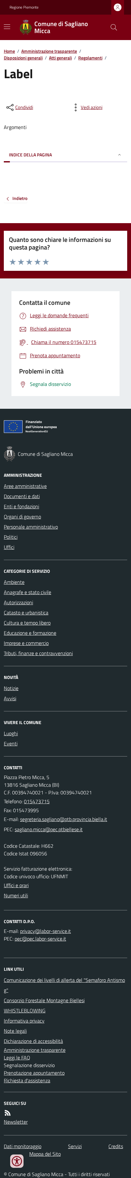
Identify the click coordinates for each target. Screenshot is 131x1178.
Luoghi (11, 733)
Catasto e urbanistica (26, 612)
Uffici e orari (16, 885)
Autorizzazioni (18, 602)
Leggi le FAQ (17, 1057)
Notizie (11, 688)
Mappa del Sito (45, 1154)
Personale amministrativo (31, 527)
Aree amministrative (25, 486)
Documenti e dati (22, 496)
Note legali (15, 1031)
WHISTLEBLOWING (24, 1010)
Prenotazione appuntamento (34, 1073)
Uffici (9, 547)
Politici (10, 537)
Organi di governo (22, 516)
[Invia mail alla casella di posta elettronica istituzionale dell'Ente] (63, 819)
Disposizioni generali (23, 57)
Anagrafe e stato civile (27, 592)
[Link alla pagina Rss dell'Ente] (7, 1113)
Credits (115, 1146)
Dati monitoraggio (22, 1146)
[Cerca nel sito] (111, 27)
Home (9, 51)
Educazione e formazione (30, 633)
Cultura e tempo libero (27, 623)
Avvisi (10, 698)
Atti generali (60, 57)
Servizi (75, 1146)
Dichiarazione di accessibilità (33, 1041)
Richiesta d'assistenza (27, 1080)
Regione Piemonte (24, 7)
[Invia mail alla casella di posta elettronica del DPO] (45, 931)
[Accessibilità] (17, 1161)
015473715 (37, 801)
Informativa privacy (24, 1020)
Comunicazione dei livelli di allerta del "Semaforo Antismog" (64, 985)
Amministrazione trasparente (49, 51)
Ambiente (14, 582)
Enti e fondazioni (21, 506)
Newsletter (16, 1122)
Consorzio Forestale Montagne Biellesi (44, 1000)
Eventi (10, 743)
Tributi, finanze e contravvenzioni (38, 653)
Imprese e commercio (26, 643)
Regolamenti (90, 57)
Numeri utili (16, 895)
